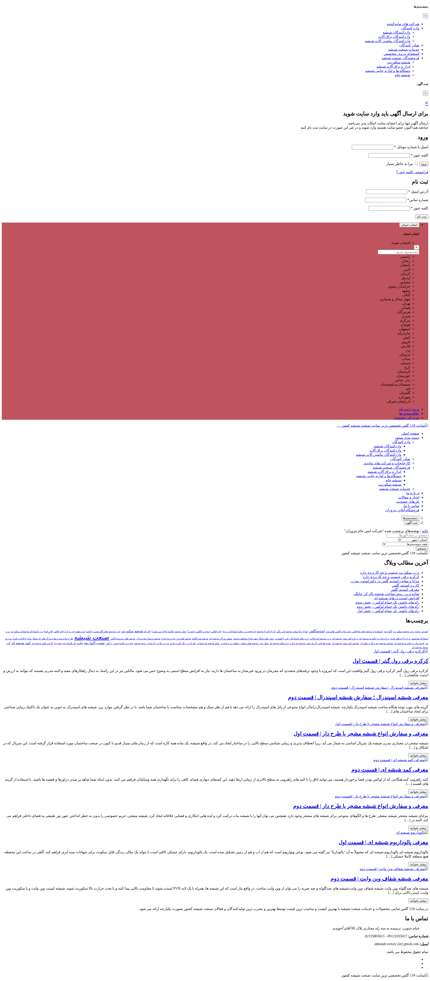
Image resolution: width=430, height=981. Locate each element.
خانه (425, 531)
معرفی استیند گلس (405, 589)
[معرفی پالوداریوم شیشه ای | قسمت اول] (412, 832)
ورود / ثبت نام (409, 409)
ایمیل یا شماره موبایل (411, 147)
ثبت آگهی (411, 522)
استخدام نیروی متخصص (401, 54)
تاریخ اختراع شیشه (266, 631)
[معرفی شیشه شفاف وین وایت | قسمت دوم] (394, 869)
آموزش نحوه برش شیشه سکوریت (410, 631)
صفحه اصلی (410, 433)
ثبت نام (421, 216)
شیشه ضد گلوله (200, 638)
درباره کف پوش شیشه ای (345, 638)
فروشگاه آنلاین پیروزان (402, 510)
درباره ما (412, 493)
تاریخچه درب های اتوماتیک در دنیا (239, 631)
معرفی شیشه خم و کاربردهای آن (376, 643)
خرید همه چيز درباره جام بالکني (69, 631)
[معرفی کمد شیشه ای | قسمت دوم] (400, 760)
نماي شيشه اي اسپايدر (208, 643)
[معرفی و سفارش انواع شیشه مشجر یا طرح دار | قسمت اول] (381, 724)
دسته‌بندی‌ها (410, 518)
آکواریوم (388, 631)
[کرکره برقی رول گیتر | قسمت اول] (400, 651)
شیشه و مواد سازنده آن (148, 638)
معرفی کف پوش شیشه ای (345, 643)
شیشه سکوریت (398, 62)
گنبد (8, 643)
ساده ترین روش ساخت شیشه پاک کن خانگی (386, 594)
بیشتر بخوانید (418, 683)
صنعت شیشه (92, 637)
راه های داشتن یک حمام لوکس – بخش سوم (387, 602)
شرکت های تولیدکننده (403, 24)
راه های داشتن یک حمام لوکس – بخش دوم (388, 607)
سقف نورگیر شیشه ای (220, 638)
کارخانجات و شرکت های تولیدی (386, 463)
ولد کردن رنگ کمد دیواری (183, 643)
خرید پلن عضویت (406, 418)
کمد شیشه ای (21, 643)
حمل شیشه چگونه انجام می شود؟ (168, 631)
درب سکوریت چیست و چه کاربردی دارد (389, 572)
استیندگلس (317, 631)
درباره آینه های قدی (400, 638)
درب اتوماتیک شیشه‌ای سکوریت (27, 631)
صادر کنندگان (409, 45)
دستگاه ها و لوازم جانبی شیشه (387, 71)
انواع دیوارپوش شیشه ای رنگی (292, 631)
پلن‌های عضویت (407, 501)
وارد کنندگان (410, 28)
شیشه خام (402, 75)
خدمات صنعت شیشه (403, 49)
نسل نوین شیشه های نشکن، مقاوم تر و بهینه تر (244, 643)
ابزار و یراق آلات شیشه (393, 66)
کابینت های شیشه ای (42, 643)
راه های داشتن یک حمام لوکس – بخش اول (388, 611)
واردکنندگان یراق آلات (394, 37)
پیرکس (108, 643)
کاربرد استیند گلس (405, 585)
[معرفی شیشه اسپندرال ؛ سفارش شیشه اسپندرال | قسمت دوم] (379, 687)
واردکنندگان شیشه (396, 32)
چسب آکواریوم (94, 643)
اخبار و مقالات (408, 497)
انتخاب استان (409, 225)
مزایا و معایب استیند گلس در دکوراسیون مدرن (384, 581)
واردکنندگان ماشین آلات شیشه (387, 41)
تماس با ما (411, 506)
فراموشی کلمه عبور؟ (412, 172)
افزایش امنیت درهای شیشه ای (396, 598)
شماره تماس (417, 200)
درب (48, 630)
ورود (423, 164)
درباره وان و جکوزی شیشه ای (374, 638)
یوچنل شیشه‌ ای (420, 647)
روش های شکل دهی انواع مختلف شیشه (253, 638)
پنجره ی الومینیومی (123, 643)
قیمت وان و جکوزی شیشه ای (409, 643)
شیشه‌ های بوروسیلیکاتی (122, 638)
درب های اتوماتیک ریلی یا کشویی (292, 638)
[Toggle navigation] (338, 426)
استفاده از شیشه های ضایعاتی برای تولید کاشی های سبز (354, 631)
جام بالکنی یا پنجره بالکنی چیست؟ (204, 631)
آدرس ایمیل (418, 191)
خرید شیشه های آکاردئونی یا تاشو (103, 631)
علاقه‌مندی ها (409, 413)
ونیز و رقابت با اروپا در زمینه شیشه (151, 643)
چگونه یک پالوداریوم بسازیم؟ (68, 643)
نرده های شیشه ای (279, 643)
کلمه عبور (419, 155)
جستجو (422, 548)
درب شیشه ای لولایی (320, 638)
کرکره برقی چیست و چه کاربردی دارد (391, 577)
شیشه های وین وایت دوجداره (176, 638)
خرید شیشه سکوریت (135, 631)
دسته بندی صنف (407, 438)
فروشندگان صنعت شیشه (400, 58)
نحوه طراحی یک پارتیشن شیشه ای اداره (310, 643)
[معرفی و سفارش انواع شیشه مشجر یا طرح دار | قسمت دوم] (381, 796)
